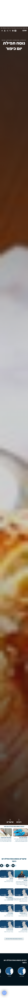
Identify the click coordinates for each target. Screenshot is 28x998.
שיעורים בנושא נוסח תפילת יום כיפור (14, 860)
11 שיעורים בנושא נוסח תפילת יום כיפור (14, 939)
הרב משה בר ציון (24, 884)
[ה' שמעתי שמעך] (7, 895)
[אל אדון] (7, 877)
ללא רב (25, 901)
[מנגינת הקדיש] (7, 927)
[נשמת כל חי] (7, 911)
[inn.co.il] (15, 31)
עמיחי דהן (11, 881)
